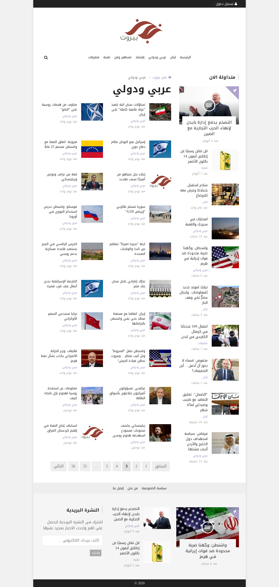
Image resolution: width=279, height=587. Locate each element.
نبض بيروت (160, 77)
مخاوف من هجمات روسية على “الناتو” (59, 107)
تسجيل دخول (225, 4)
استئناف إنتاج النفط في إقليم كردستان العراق (60, 428)
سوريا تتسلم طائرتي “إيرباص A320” (130, 209)
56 (73, 466)
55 (85, 466)
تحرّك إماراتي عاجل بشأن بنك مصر (128, 283)
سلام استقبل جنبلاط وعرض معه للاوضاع (194, 190)
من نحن (133, 488)
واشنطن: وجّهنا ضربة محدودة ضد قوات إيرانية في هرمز (194, 255)
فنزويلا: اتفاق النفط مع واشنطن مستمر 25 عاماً (60, 144)
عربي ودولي (157, 57)
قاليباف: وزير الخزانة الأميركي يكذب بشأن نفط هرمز (59, 356)
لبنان (173, 57)
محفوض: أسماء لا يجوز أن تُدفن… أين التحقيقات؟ (193, 365)
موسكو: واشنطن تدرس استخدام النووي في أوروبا (60, 211)
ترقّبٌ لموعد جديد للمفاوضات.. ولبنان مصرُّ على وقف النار (194, 295)
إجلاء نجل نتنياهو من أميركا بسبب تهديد (131, 176)
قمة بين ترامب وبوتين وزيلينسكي (62, 176)
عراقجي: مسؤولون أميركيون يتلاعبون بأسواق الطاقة (127, 393)
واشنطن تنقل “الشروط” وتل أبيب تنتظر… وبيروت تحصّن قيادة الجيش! (128, 356)
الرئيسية (185, 57)
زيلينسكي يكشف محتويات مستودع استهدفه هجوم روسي (129, 430)
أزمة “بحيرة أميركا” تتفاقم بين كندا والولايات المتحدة (127, 249)
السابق (160, 466)
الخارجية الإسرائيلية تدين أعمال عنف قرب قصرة (60, 283)
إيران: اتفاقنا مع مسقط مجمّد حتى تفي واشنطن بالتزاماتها (127, 318)
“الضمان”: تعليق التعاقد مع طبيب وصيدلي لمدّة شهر (195, 402)
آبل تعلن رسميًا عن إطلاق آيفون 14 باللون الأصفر (194, 156)
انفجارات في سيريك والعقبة (196, 222)
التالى (58, 466)
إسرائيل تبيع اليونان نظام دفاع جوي (128, 144)
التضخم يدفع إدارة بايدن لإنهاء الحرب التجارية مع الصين (209, 127)
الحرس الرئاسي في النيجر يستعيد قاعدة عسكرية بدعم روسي (59, 249)
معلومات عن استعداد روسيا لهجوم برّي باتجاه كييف (60, 393)
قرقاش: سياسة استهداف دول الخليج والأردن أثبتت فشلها (196, 441)
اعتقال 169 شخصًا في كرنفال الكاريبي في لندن (194, 331)
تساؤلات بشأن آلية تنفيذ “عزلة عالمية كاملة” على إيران (128, 109)
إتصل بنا (118, 488)
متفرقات (93, 57)
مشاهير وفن (123, 57)
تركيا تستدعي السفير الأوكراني (62, 316)
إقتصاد (139, 57)
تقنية (106, 57)
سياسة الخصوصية (154, 488)
